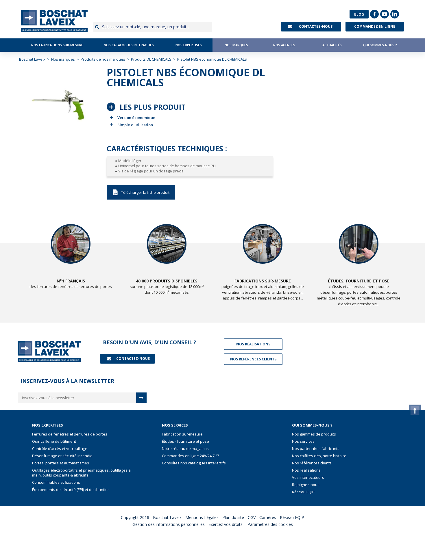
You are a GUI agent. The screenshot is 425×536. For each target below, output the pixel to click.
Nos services (303, 441)
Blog (359, 14)
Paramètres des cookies (270, 524)
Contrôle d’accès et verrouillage (59, 448)
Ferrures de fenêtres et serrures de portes (69, 434)
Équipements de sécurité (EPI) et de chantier (70, 489)
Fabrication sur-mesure (182, 434)
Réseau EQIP (303, 492)
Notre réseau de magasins (185, 448)
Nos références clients (312, 463)
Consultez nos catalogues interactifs (194, 463)
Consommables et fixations (56, 482)
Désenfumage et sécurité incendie (62, 455)
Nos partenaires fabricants (315, 448)
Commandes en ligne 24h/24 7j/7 (190, 455)
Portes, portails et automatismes (60, 463)
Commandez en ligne (374, 26)
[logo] (54, 21)
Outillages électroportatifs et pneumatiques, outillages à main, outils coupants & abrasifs (81, 473)
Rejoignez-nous (305, 484)
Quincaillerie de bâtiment (54, 441)
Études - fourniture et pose (185, 441)
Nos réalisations (306, 470)
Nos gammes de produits (314, 434)
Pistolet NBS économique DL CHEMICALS (141, 192)
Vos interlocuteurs (308, 477)
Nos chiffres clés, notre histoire (319, 455)
